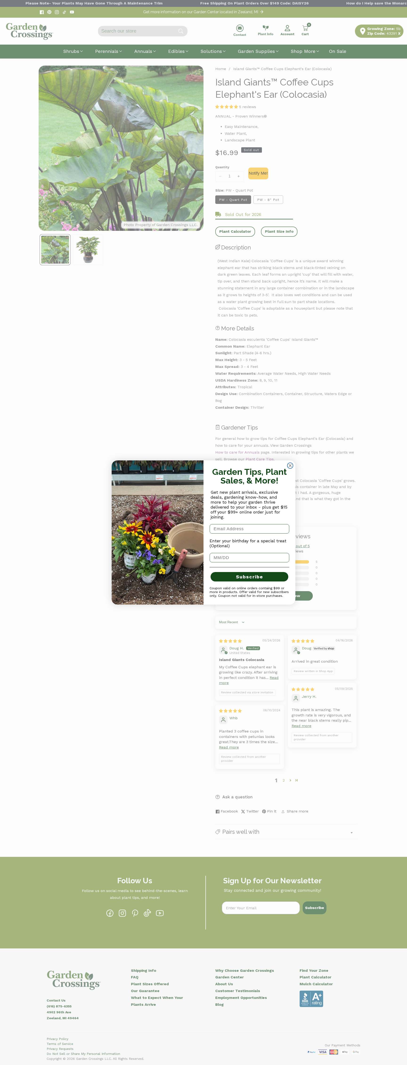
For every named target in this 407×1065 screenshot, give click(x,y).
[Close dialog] (290, 465)
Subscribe (249, 577)
